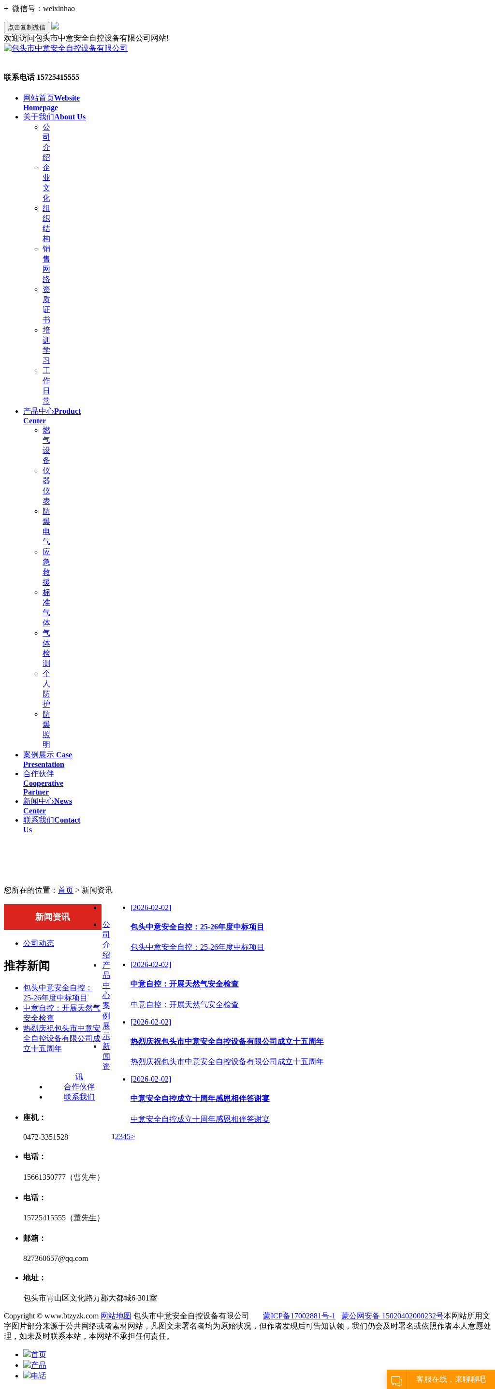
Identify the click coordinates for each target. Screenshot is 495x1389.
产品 (38, 1365)
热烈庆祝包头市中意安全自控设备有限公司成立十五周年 (62, 1038)
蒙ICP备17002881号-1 (299, 1316)
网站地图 (116, 1316)
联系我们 (79, 1097)
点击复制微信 (26, 27)
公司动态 (38, 943)
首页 (65, 890)
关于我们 (54, 117)
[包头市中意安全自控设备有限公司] (66, 48)
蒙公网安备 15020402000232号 (392, 1316)
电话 (38, 1376)
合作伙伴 (43, 782)
